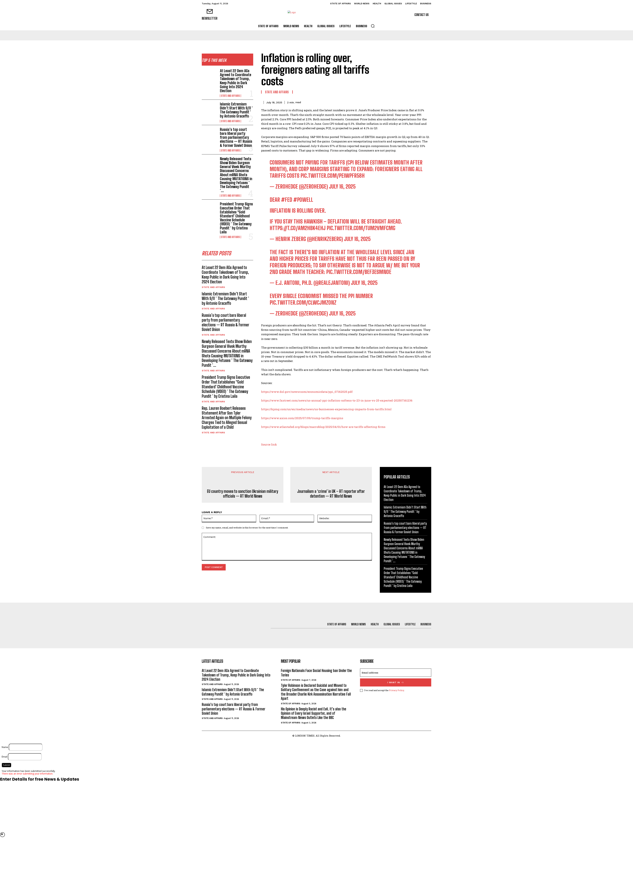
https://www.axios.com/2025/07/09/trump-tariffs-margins (302, 418)
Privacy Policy (396, 690)
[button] (373, 26)
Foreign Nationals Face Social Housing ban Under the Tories (316, 672)
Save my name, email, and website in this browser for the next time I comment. (247, 527)
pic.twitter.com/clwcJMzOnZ (303, 302)
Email (4, 756)
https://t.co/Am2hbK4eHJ (298, 228)
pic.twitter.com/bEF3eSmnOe (358, 272)
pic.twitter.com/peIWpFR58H (333, 176)
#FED (286, 200)
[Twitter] (405, 102)
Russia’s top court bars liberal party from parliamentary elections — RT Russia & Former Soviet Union (236, 137)
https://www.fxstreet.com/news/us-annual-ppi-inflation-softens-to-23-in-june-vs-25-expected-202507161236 (336, 400)
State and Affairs (230, 95)
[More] (427, 102)
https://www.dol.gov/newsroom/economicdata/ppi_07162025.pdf (307, 392)
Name (5, 747)
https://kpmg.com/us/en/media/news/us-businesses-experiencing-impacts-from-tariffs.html (326, 409)
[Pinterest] (412, 102)
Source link (269, 444)
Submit (6, 764)
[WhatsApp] (420, 102)
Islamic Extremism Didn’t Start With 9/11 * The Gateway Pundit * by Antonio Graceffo (236, 110)
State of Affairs (290, 680)
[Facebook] (397, 102)
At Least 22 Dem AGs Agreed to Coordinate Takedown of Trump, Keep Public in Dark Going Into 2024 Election (235, 81)
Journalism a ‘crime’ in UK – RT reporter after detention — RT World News (331, 493)
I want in (393, 682)
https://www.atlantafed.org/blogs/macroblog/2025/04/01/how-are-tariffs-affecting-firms (323, 427)
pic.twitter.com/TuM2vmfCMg (361, 228)
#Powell (303, 200)
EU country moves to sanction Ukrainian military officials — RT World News (242, 493)
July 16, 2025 (342, 186)
